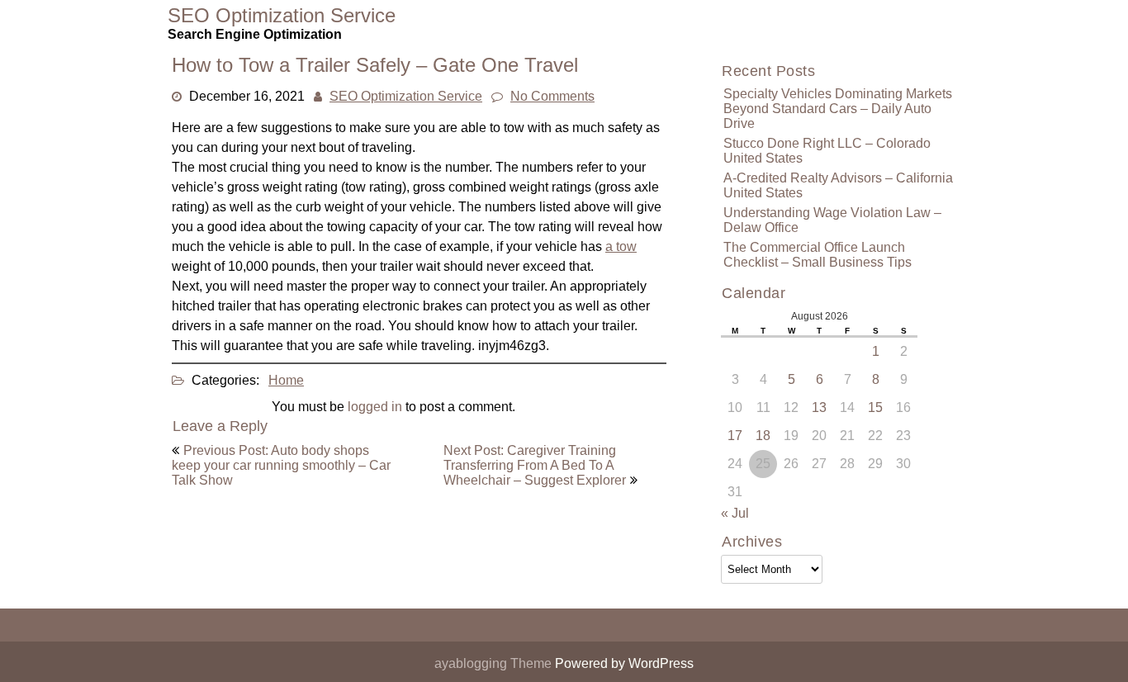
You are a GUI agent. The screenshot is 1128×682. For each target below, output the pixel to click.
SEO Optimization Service (405, 96)
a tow (621, 246)
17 (735, 436)
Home (286, 380)
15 (875, 407)
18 (763, 436)
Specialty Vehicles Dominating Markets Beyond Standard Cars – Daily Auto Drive (837, 108)
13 (819, 407)
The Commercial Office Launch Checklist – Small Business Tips (817, 254)
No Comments (552, 96)
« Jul (735, 513)
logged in (375, 407)
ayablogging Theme (494, 663)
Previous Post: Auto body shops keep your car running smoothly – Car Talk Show (281, 465)
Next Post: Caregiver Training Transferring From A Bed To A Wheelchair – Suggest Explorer (534, 465)
